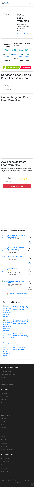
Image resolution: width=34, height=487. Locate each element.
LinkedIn (5, 465)
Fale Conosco (5, 378)
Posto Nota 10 (12, 269)
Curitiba (3, 421)
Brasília (3, 399)
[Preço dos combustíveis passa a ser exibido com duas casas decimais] (7, 325)
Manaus (3, 418)
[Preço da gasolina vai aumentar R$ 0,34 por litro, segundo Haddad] (7, 311)
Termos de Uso (6, 371)
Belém (3, 437)
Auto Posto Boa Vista (15, 256)
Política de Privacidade (8, 374)
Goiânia (3, 427)
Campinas (4, 446)
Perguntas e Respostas (8, 381)
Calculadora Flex (12, 67)
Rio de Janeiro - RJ (23, 34)
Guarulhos (4, 443)
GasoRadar (6, 56)
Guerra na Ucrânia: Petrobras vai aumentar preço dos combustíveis (20, 335)
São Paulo (4, 393)
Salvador (4, 403)
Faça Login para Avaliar (17, 186)
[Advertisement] (17, 209)
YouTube (5, 471)
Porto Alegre (5, 440)
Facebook (6, 458)
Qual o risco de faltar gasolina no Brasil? (19, 348)
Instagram (6, 461)
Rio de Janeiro (5, 396)
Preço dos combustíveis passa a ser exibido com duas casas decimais (20, 321)
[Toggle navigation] (30, 3)
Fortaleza (4, 406)
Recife (3, 424)
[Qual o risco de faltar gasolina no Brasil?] (7, 351)
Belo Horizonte (6, 415)
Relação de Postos (7, 384)
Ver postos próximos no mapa (17, 294)
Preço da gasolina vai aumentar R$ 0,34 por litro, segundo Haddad (21, 307)
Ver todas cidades (8, 449)
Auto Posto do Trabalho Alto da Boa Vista (16, 248)
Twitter (5, 468)
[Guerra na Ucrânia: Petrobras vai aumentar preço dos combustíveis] (7, 339)
